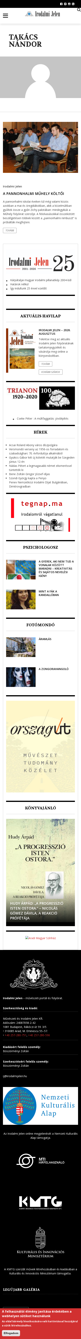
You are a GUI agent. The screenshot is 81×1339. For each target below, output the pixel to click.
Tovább (10, 230)
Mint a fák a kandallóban (49, 593)
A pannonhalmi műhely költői (33, 193)
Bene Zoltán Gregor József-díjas (29, 474)
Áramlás (45, 639)
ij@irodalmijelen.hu (15, 1076)
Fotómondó (40, 625)
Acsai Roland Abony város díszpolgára (33, 445)
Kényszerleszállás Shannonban (28, 915)
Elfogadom (11, 1333)
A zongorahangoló (54, 669)
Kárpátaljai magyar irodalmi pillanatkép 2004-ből (40, 280)
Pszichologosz (40, 547)
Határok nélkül (19, 284)
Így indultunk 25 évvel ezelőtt (28, 288)
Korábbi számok (50, 372)
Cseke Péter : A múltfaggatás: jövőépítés (42, 418)
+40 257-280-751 (16, 1035)
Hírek (40, 432)
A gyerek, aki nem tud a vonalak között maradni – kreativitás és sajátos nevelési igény (56, 569)
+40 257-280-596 (39, 1035)
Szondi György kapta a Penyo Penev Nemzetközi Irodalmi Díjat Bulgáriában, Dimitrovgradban (38, 482)
